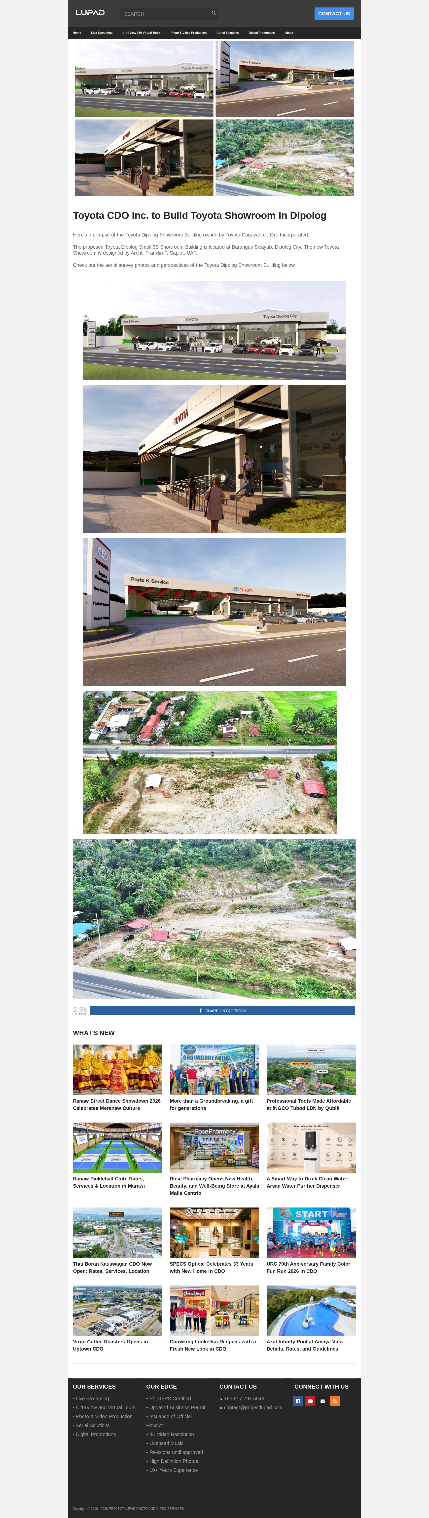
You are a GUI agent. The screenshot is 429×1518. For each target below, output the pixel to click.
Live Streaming (101, 33)
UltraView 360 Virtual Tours (141, 33)
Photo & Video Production (189, 33)
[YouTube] (310, 1401)
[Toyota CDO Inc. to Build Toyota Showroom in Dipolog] (117, 1070)
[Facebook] (298, 1401)
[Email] (323, 1401)
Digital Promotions (262, 33)
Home (77, 33)
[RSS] (335, 1401)
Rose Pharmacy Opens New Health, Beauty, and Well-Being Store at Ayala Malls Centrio (214, 1186)
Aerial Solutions (227, 33)
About (289, 33)
